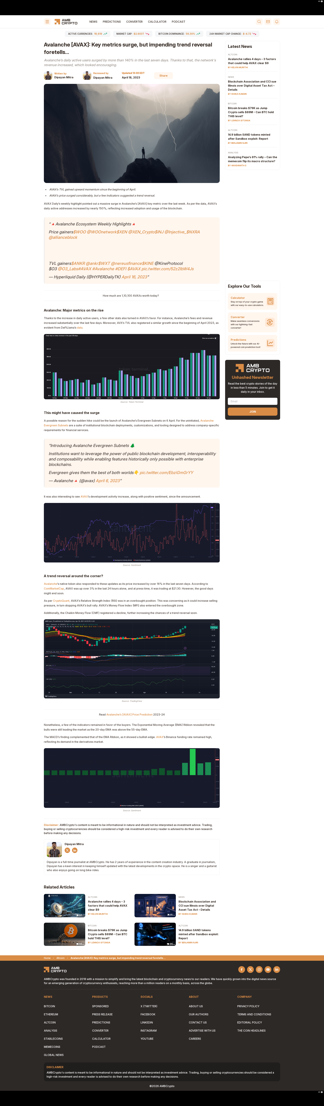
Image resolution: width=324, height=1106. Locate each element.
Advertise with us (202, 1030)
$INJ (159, 231)
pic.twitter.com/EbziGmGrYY (166, 472)
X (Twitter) (149, 1006)
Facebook (148, 1014)
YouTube (147, 1038)
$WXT (104, 263)
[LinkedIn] (74, 850)
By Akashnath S (237, 165)
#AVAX (84, 268)
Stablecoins (53, 1038)
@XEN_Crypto (141, 231)
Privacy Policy (248, 1006)
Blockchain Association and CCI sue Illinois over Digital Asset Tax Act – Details (197, 905)
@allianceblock (63, 237)
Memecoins (52, 1047)
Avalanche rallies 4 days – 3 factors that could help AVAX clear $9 (107, 905)
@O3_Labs (68, 268)
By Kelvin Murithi (98, 914)
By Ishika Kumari (188, 914)
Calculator (157, 21)
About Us (196, 1006)
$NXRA (193, 231)
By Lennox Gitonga (99, 942)
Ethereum (51, 1014)
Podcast (178, 21)
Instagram (149, 1030)
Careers (195, 1038)
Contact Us (198, 1022)
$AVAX (133, 268)
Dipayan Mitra (63, 77)
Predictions (112, 21)
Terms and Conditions (254, 1014)
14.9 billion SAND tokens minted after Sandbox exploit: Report (199, 934)
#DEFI (120, 268)
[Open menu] (47, 21)
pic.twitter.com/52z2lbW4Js (167, 268)
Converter (134, 21)
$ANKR (78, 263)
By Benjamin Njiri (188, 942)
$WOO (79, 231)
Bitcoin (92, 925)
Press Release (102, 1014)
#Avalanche (103, 268)
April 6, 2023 (108, 480)
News (93, 21)
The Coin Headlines (251, 1030)
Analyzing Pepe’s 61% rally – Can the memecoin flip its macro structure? (252, 159)
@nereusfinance (126, 263)
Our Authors (198, 1014)
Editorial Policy (249, 1022)
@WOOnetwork (101, 231)
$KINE (147, 263)
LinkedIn (147, 1022)
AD (319, 1)
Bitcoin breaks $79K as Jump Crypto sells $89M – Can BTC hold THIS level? (107, 934)
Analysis (233, 152)
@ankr (92, 263)
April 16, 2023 (134, 276)
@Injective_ (175, 231)
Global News (54, 1055)
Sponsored (100, 1006)
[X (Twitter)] (67, 850)
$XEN (121, 231)
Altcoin (92, 897)
